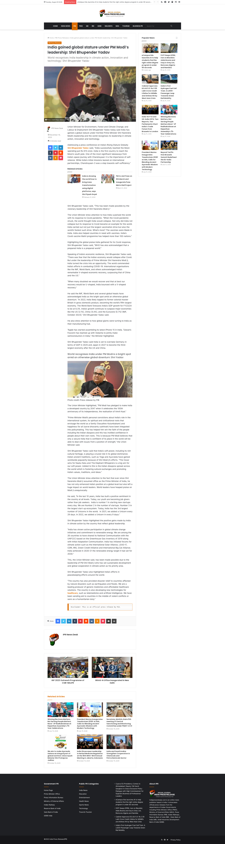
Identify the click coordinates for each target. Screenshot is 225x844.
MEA (117, 26)
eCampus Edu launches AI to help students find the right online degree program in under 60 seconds (150, 61)
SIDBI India (48, 816)
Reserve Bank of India (52, 808)
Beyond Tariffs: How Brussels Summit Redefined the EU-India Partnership (168, 157)
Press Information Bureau (53, 797)
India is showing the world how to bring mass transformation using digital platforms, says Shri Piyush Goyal (89, 185)
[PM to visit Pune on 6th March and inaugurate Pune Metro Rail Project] (107, 178)
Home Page (48, 790)
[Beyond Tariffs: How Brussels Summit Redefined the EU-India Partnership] (169, 145)
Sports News (84, 805)
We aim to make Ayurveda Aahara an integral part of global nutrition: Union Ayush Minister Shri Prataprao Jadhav (60, 755)
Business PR (138, 26)
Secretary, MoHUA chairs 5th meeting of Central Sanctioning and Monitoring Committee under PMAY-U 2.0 (119, 722)
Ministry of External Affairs (54, 801)
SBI (87, 26)
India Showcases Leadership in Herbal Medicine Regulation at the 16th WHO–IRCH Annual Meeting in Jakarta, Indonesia (90, 754)
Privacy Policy (175, 840)
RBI (93, 26)
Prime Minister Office (52, 794)
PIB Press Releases (62, 38)
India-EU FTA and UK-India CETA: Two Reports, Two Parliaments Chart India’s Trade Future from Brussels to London (150, 124)
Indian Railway (49, 805)
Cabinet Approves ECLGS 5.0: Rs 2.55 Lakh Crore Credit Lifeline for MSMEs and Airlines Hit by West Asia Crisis (150, 92)
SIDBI (99, 26)
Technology (83, 808)
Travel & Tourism (85, 812)
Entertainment (84, 797)
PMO (81, 26)
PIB (74, 26)
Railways (108, 26)
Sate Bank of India (51, 812)
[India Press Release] (112, 13)
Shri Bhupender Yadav (78, 148)
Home (55, 26)
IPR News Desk (57, 128)
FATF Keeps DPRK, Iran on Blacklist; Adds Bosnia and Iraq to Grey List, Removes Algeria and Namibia (168, 61)
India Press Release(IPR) (58, 839)
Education (83, 794)
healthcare (73, 593)
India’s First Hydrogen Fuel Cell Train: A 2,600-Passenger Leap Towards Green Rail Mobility (169, 92)
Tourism (125, 26)
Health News (84, 801)
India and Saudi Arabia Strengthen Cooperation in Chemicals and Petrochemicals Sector (118, 754)
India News (65, 26)
